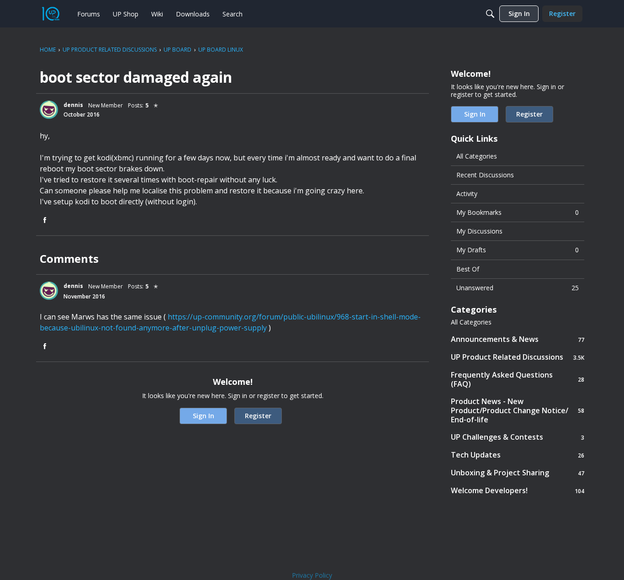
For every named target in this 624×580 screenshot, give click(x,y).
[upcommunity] (51, 14)
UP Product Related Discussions (517, 357)
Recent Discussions (485, 174)
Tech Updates (517, 455)
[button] (49, 110)
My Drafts (517, 249)
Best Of (467, 269)
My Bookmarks (517, 212)
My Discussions (479, 231)
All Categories (476, 156)
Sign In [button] (203, 415)
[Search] (490, 13)
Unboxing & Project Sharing (517, 473)
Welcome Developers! (517, 490)
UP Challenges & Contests (517, 437)
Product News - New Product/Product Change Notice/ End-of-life (517, 410)
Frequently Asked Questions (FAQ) (517, 379)
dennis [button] (73, 105)
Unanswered (517, 287)
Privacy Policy (312, 575)
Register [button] (258, 415)
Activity (466, 193)
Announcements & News (517, 339)
